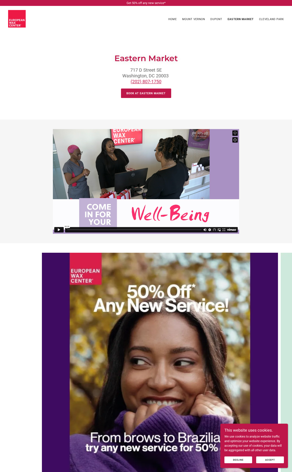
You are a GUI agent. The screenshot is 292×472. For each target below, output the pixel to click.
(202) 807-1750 (146, 81)
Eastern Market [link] (241, 19)
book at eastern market (146, 93)
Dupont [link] (216, 19)
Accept (270, 459)
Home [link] (172, 19)
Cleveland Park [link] (271, 19)
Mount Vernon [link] (193, 19)
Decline (238, 459)
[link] (17, 18)
